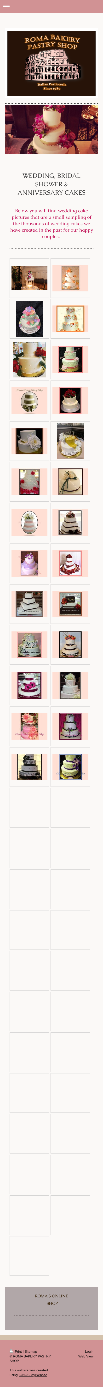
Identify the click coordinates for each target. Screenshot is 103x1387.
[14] (29, 563)
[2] (70, 278)
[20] (29, 644)
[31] (70, 767)
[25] (70, 726)
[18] (70, 604)
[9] (29, 481)
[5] (70, 359)
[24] (29, 726)
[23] (70, 685)
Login (89, 1351)
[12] (29, 522)
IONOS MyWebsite (33, 1375)
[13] (70, 522)
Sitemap (31, 1351)
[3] (70, 318)
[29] (29, 767)
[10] (70, 481)
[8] (29, 441)
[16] (70, 563)
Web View (85, 1356)
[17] (29, 604)
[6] (29, 400)
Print (18, 1351)
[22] (29, 685)
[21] (70, 644)
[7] (70, 400)
